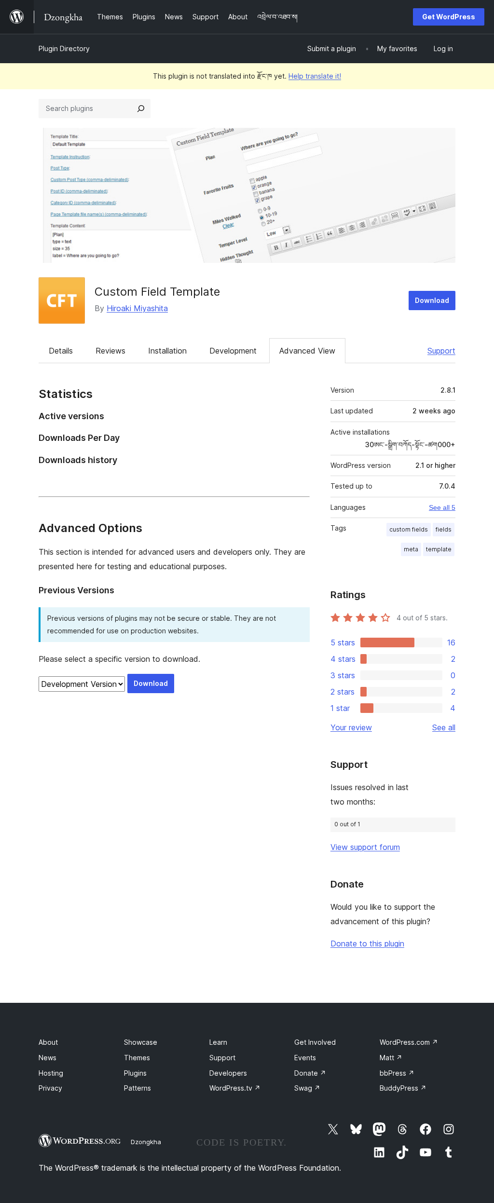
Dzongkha (146, 1142)
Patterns (137, 1088)
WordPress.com (409, 1042)
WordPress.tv (235, 1088)
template (439, 549)
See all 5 (442, 507)
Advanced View (307, 350)
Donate (310, 1073)
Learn (218, 1042)
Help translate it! (314, 76)
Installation (167, 350)
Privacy (50, 1088)
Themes (137, 1057)
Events (305, 1057)
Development (233, 350)
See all (443, 727)
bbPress (397, 1073)
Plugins (135, 1073)
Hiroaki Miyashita (137, 308)
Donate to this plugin (367, 943)
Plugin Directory (64, 48)
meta (411, 549)
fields (444, 529)
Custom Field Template (157, 292)
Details (61, 350)
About (48, 1042)
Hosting (51, 1073)
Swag (307, 1088)
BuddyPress (403, 1088)
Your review (351, 727)
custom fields (408, 529)
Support (441, 350)
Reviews (110, 350)
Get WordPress (448, 17)
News (47, 1057)
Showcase (140, 1042)
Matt (391, 1057)
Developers (228, 1073)
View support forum (365, 847)
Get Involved (315, 1042)
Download (432, 300)
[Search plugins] (141, 108)
